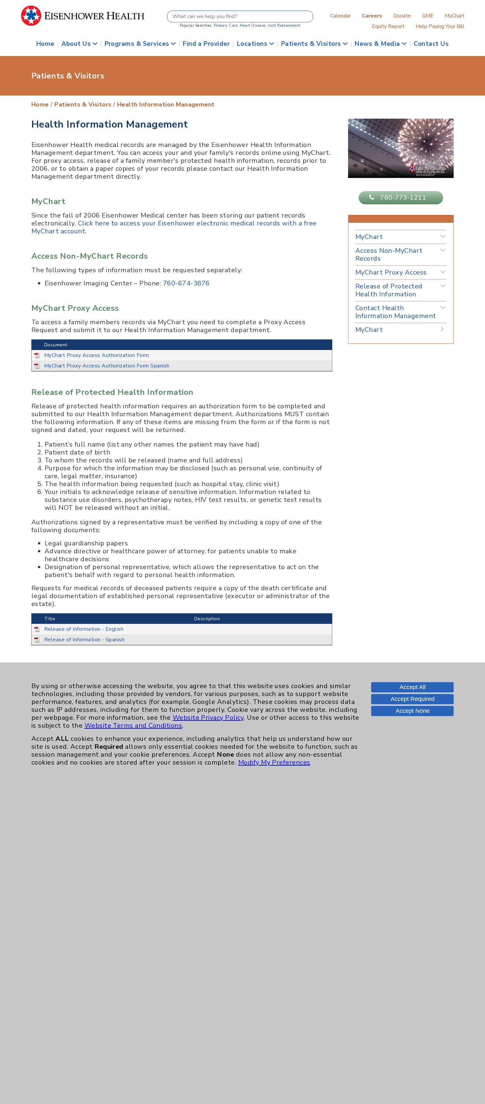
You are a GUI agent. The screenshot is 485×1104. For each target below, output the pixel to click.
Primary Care (226, 25)
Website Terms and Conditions (133, 725)
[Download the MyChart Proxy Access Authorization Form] (37, 355)
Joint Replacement (284, 25)
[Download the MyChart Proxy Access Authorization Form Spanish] (37, 365)
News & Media (378, 44)
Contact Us (431, 44)
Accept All (413, 687)
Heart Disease (252, 25)
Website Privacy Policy (208, 717)
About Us (76, 44)
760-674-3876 (186, 283)
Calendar (340, 15)
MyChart (455, 15)
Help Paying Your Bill (440, 26)
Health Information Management (166, 104)
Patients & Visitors (312, 44)
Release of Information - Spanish (84, 639)
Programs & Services (138, 44)
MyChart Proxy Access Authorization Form (96, 355)
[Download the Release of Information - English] (37, 628)
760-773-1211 (403, 197)
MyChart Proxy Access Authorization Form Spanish (107, 365)
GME (428, 15)
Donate (402, 15)
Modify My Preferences (274, 762)
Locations (253, 44)
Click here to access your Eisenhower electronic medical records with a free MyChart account (174, 227)
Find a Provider (206, 44)
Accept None (413, 711)
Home (45, 44)
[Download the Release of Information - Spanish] (37, 639)
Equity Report (388, 26)
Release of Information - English (83, 629)
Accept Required (413, 699)
